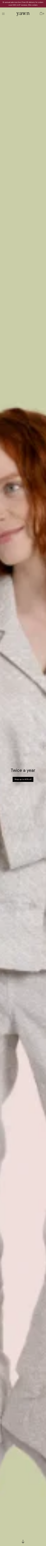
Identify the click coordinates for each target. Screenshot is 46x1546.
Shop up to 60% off (23, 779)
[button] (41, 14)
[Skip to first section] (23, 1541)
